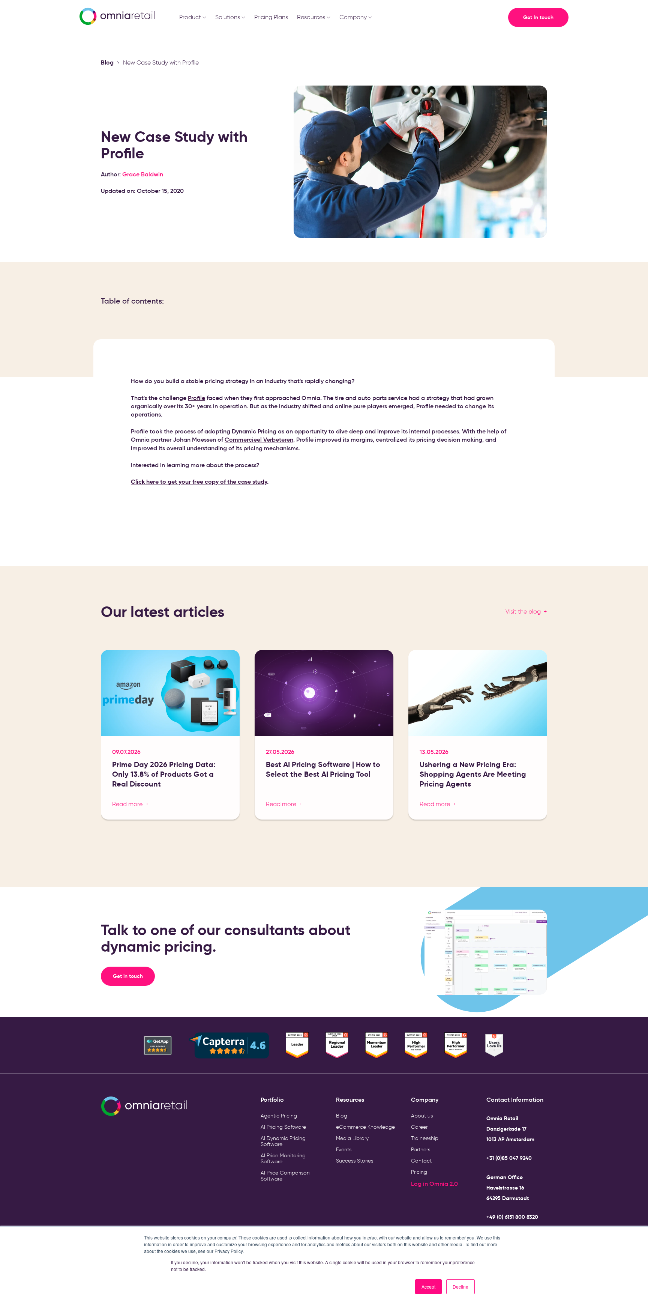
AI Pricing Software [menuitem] (283, 1127)
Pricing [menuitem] (419, 1172)
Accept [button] (428, 1286)
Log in (420, 1183)
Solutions (227, 17)
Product (190, 17)
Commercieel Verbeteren (259, 439)
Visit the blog (523, 611)
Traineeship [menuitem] (424, 1138)
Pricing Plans (271, 17)
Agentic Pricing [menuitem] (279, 1116)
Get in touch (134, 976)
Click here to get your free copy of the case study (199, 482)
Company (353, 17)
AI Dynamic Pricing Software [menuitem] (283, 1141)
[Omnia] (116, 17)
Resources (311, 17)
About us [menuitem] (422, 1116)
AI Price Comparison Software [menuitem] (285, 1176)
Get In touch (538, 17)
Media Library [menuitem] (352, 1138)
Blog (107, 62)
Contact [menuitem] (421, 1161)
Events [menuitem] (343, 1149)
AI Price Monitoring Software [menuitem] (283, 1158)
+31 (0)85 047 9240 (509, 1158)
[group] (170, 738)
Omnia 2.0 (443, 1183)
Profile (196, 398)
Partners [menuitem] (420, 1149)
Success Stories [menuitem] (354, 1161)
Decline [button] (460, 1286)
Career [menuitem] (419, 1127)
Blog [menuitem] (341, 1116)
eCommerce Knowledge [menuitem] (365, 1127)
